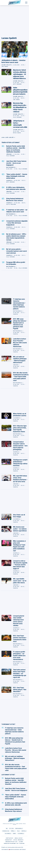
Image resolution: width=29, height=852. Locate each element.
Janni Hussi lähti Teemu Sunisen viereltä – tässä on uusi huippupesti (16, 163)
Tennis (14, 833)
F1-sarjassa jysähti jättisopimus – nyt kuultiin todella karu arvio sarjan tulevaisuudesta (19, 655)
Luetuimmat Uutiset (8, 774)
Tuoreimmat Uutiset (8, 724)
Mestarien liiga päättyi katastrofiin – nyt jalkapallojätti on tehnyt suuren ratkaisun (20, 107)
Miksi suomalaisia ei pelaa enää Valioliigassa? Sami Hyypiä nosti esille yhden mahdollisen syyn (19, 546)
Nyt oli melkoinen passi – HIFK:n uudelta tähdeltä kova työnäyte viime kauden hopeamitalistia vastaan (16, 237)
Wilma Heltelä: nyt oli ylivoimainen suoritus (19, 414)
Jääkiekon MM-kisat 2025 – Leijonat (14, 841)
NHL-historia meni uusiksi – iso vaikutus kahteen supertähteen (20, 529)
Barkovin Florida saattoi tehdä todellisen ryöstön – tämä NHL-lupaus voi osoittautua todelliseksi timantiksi (16, 149)
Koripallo (24, 831)
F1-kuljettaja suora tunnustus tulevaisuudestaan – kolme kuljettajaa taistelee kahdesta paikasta (19, 304)
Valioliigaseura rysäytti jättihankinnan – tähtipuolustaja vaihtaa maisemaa (20, 462)
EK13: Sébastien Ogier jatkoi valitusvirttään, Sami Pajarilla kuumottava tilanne (20, 428)
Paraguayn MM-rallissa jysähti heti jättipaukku (15, 263)
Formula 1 (13, 831)
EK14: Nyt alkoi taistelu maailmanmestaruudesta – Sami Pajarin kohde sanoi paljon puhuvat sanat (20, 376)
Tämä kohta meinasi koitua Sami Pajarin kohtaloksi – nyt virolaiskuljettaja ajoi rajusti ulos (19, 673)
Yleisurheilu (21, 833)
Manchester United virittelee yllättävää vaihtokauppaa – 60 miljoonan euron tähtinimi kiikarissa (19, 74)
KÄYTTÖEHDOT (23, 849)
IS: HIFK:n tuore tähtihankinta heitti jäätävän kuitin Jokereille (16, 188)
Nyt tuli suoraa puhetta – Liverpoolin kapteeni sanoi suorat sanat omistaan (16, 251)
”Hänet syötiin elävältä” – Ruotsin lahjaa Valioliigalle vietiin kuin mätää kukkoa (16, 176)
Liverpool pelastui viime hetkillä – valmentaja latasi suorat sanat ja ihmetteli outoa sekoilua (18, 620)
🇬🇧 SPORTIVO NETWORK (14, 849)
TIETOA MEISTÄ (4, 849)
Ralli (18, 831)
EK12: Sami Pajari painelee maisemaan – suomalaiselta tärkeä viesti (20, 638)
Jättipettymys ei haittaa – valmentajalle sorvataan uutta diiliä (20, 124)
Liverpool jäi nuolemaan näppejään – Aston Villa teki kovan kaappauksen (17, 223)
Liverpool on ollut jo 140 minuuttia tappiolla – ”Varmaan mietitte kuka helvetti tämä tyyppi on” (20, 564)
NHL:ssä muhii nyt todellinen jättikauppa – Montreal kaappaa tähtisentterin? (20, 359)
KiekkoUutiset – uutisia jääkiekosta (14, 839)
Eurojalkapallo (19, 828)
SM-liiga (11, 828)
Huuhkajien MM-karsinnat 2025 (11, 843)
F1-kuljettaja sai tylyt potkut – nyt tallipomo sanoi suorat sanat (16, 211)
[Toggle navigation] (26, 2)
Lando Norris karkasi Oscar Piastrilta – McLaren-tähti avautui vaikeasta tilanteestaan (20, 342)
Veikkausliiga (5, 831)
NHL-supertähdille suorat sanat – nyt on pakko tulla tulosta (19, 581)
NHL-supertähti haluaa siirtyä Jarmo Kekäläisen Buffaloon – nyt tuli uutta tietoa (20, 478)
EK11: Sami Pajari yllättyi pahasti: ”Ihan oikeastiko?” (19, 689)
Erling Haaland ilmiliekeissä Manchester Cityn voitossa (14, 199)
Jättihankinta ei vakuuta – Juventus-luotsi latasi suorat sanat (13, 61)
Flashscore (21, 843)
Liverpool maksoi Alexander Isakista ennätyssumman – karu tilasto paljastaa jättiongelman (20, 445)
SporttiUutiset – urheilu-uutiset (14, 838)
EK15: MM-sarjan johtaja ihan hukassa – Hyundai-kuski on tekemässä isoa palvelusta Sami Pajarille (20, 323)
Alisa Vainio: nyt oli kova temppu (19, 516)
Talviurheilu (8, 833)
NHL (7, 828)
